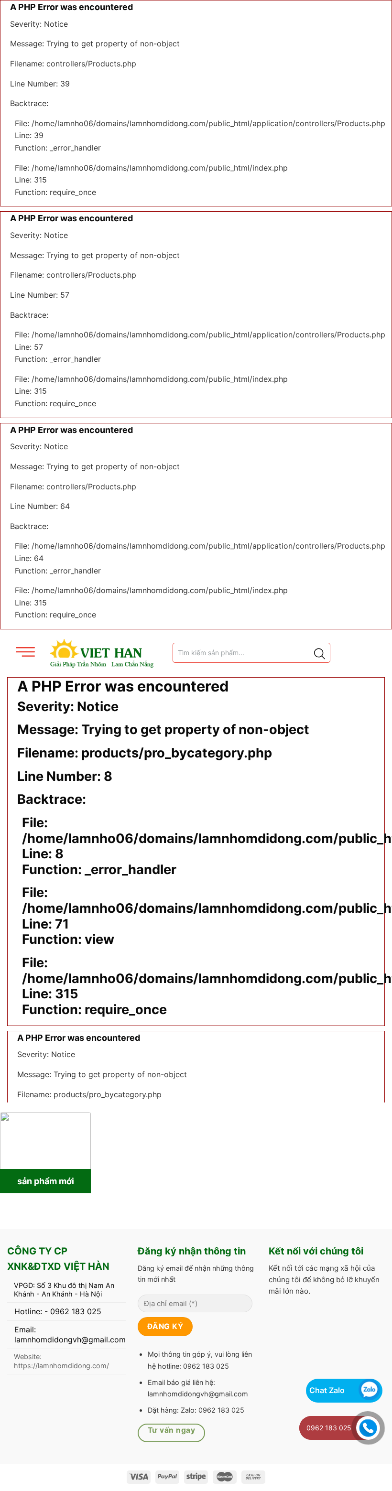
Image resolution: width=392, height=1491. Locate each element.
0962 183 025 (328, 1428)
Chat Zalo (327, 1390)
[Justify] (318, 652)
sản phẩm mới (45, 1181)
